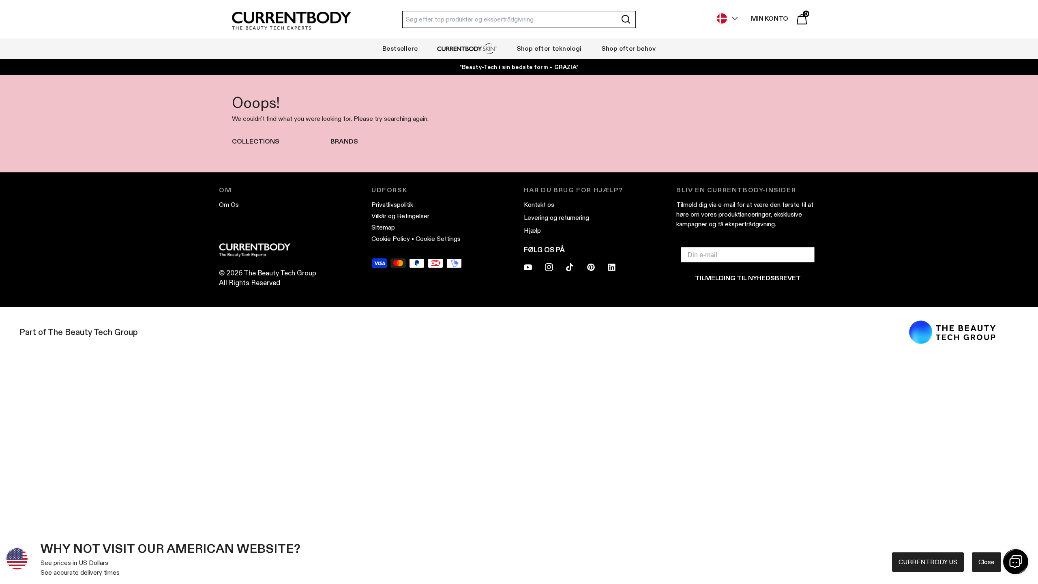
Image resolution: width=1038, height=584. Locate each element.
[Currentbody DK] (291, 21)
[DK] (725, 18)
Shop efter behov (628, 48)
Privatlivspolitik (392, 204)
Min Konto (769, 18)
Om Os (229, 204)
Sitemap (383, 227)
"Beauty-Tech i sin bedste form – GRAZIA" (519, 67)
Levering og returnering (556, 217)
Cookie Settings (438, 239)
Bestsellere (400, 48)
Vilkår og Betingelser (400, 216)
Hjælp (532, 230)
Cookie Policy (390, 239)
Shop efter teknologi (549, 48)
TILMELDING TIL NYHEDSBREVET (748, 278)
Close (986, 562)
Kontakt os (539, 204)
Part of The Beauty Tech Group (78, 332)
